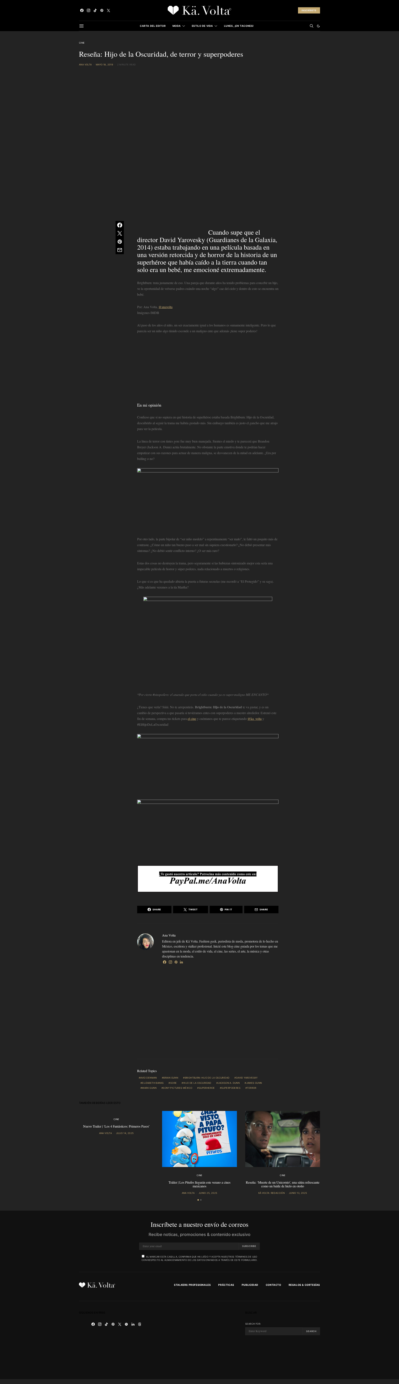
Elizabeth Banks (153, 1082)
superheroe (207, 1087)
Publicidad (250, 1284)
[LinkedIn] (133, 1324)
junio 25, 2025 (208, 1193)
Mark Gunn (149, 1087)
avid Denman (148, 1077)
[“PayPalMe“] (207, 878)
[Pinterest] (102, 10)
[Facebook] (82, 10)
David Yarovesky (247, 1077)
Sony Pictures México (177, 1087)
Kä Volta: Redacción (271, 1193)
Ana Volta (85, 64)
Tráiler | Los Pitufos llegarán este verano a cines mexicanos (199, 1184)
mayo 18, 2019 (104, 64)
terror (251, 1087)
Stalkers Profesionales (192, 1284)
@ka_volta (255, 718)
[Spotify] (126, 1324)
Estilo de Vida (202, 25)
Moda (176, 25)
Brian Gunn (170, 1077)
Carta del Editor (153, 25)
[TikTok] (95, 10)
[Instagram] (88, 10)
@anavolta (165, 307)
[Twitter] (108, 10)
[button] (318, 26)
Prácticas (226, 1284)
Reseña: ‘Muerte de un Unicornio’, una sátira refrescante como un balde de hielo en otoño (282, 1184)
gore (173, 1082)
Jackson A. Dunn (229, 1082)
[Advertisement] (207, 370)
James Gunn (254, 1082)
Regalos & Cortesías (304, 1284)
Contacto (273, 1284)
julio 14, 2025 (125, 1133)
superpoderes (230, 1087)
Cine (82, 42)
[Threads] (140, 1324)
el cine (192, 718)
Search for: (253, 1323)
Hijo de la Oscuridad (197, 1082)
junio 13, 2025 (298, 1193)
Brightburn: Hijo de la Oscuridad (207, 1077)
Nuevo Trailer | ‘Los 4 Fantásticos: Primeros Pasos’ (116, 1126)
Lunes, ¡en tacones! (239, 25)
